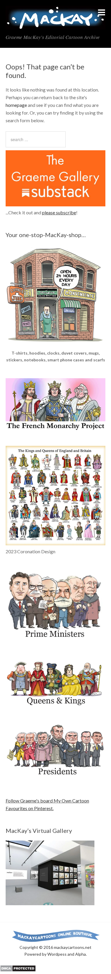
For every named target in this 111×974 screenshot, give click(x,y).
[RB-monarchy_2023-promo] (56, 496)
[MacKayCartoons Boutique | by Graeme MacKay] (56, 346)
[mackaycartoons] (55, 24)
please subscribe (59, 212)
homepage (16, 105)
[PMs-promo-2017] (56, 640)
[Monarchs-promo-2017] (56, 704)
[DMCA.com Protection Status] (18, 970)
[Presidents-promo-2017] (56, 778)
